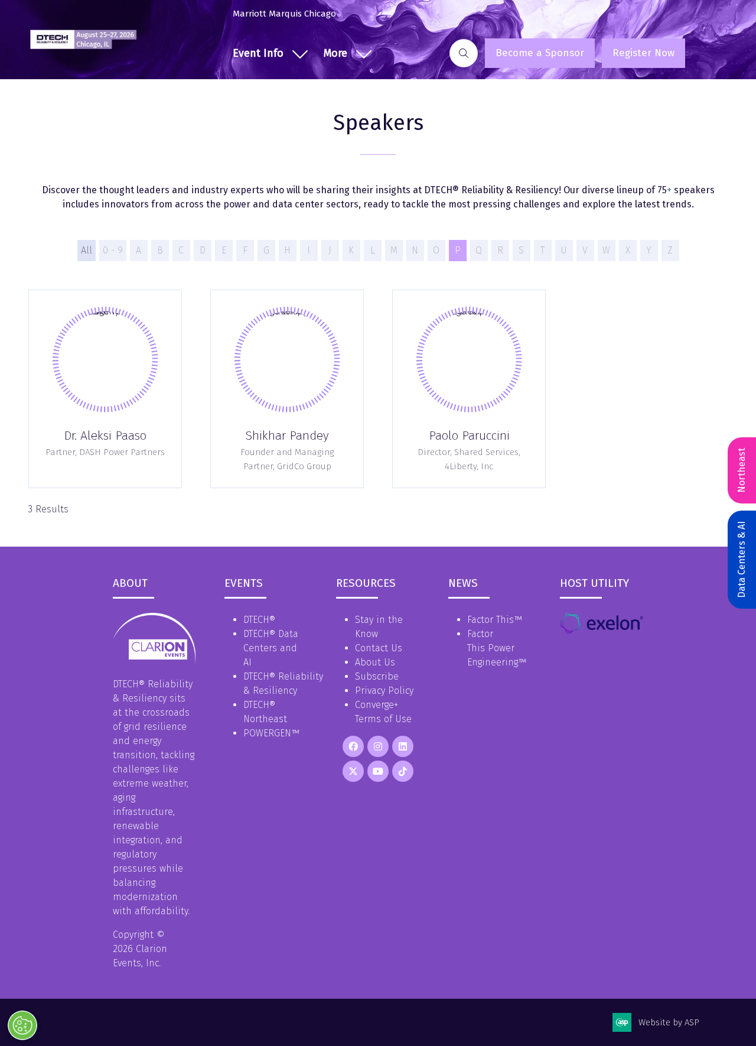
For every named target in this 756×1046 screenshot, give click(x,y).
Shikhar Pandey (287, 435)
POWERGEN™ (271, 733)
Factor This (490, 619)
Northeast (741, 470)
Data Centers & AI (741, 559)
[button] (345, 53)
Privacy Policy (384, 690)
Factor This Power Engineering (492, 648)
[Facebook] (353, 746)
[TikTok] (402, 771)
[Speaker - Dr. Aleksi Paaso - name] (105, 389)
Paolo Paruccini (469, 435)
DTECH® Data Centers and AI (270, 648)
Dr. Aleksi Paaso (105, 435)
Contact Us (378, 648)
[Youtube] (378, 771)
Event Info (258, 53)
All (86, 250)
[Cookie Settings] (22, 1025)
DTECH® (259, 619)
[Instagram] (378, 746)
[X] (353, 771)
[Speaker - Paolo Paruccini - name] (469, 389)
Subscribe (377, 676)
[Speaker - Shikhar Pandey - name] (287, 389)
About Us (375, 662)
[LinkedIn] (402, 746)
